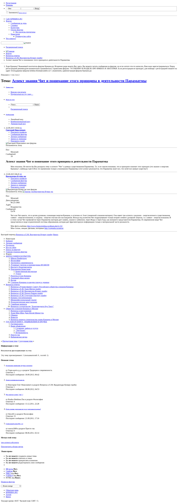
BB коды (9, 469)
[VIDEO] (9, 475)
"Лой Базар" (20, 330)
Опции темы (9, 87)
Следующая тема (26, 341)
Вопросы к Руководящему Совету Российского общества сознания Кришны (42, 287)
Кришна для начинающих (21, 298)
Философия (15, 261)
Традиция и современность (22, 263)
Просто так (15, 335)
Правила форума (8, 482)
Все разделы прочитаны (25, 32)
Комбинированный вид (20, 122)
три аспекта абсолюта (10, 442)
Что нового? (11, 39)
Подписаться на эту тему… (22, 94)
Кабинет (9, 241)
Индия (13, 280)
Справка (14, 25)
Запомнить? (13, 13)
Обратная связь (12, 490)
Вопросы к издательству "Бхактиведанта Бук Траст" (32, 306)
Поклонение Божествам (20, 269)
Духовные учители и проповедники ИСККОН (30, 265)
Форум (9, 21)
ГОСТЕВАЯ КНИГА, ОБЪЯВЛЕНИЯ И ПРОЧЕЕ (26, 322)
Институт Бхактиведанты (21, 267)
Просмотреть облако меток (12, 447)
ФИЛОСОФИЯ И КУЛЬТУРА (18, 256)
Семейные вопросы (19, 304)
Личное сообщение (19, 137)
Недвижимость (21, 333)
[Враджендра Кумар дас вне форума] (38, 192)
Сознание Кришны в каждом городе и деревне (30, 282)
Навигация (15, 34)
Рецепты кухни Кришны (21, 276)
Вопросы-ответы (13, 56)
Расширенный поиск (14, 47)
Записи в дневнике (18, 139)
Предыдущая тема (9, 341)
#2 (21, 174)
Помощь (9, 5)
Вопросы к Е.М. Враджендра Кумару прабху (24, 58)
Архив (8, 495)
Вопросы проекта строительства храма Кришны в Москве (35, 320)
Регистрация (11, 3)
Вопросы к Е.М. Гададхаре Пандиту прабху (29, 295)
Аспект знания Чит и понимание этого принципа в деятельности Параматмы (79, 81)
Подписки (10, 245)
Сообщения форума (19, 134)
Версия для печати (18, 92)
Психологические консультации (24, 302)
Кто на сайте (11, 247)
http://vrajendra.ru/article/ (54, 228)
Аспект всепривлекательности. (15, 380)
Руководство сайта (23, 36)
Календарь (15, 28)
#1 (21, 128)
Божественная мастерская (26, 271)
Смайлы (9, 471)
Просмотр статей (18, 141)
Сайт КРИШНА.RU (14, 19)
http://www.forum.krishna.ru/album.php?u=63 (44, 226)
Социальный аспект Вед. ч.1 (14, 423)
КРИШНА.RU (12, 492)
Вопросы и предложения (21, 311)
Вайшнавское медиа (19, 337)
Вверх (55, 235)
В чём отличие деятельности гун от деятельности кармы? (23, 409)
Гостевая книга (17, 324)
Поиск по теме (10, 99)
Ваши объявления (18, 326)
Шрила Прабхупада (19, 258)
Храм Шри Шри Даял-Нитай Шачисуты (27, 313)
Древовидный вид (18, 124)
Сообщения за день (19, 23)
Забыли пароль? (23, 12)
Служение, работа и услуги (26, 328)
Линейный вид (17, 119)
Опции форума (17, 30)
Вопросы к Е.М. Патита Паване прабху (27, 293)
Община (14, 315)
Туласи (18, 274)
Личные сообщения (14, 243)
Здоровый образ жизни (20, 278)
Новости (14, 317)
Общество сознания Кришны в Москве (22, 309)
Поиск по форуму (13, 250)
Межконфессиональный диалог (24, 300)
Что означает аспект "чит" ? (14, 394)
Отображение (10, 114)
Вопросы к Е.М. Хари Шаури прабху (26, 289)
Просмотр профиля (19, 132)
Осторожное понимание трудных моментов (19, 365)
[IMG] (8, 473)
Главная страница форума (16, 252)
